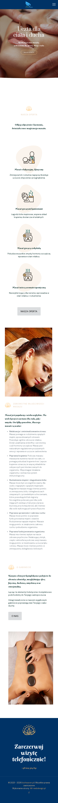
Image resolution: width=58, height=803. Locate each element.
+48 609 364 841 (29, 768)
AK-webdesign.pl (38, 788)
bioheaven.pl (28, 782)
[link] (28, 362)
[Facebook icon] (29, 792)
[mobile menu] (54, 4)
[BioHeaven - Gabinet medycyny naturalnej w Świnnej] (29, 4)
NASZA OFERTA (29, 52)
